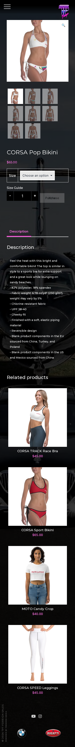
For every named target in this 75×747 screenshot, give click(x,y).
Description (19, 231)
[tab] (19, 232)
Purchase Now (52, 198)
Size (12, 176)
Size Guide (15, 188)
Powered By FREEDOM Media (6, 726)
